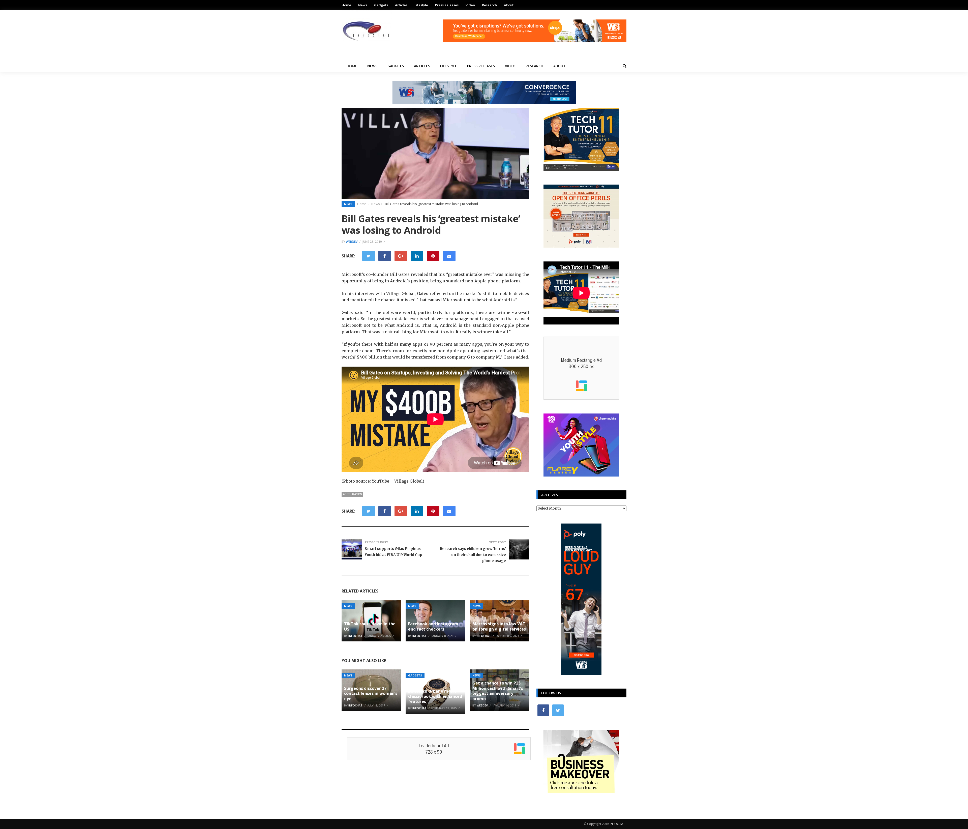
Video (470, 5)
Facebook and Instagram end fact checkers (433, 626)
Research (489, 5)
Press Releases (447, 5)
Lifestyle (421, 5)
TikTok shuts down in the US (370, 626)
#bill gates (352, 494)
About (508, 5)
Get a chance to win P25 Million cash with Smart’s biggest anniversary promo (497, 690)
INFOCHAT (617, 824)
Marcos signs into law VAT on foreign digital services (499, 626)
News (362, 5)
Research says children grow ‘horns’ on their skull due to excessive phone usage (473, 554)
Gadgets (381, 5)
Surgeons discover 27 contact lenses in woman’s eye (370, 694)
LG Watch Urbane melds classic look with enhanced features (435, 696)
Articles (401, 5)
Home (346, 5)
